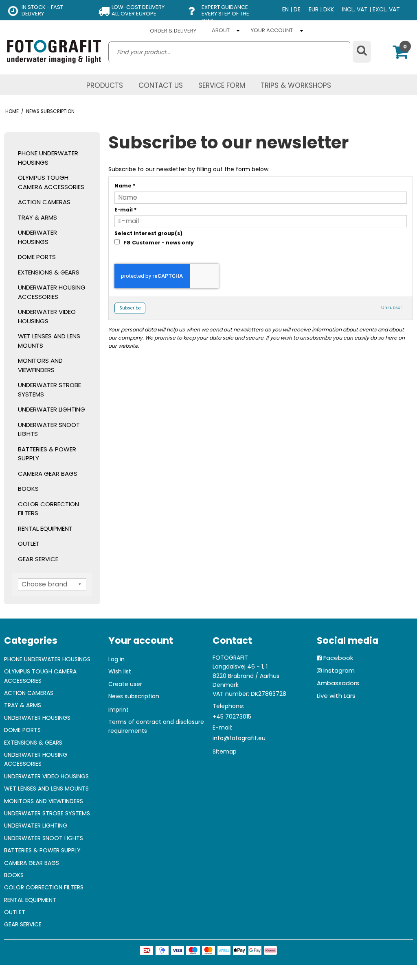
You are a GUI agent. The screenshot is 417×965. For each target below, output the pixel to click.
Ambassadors (338, 683)
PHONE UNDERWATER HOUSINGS (48, 158)
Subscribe (130, 308)
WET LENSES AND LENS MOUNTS (49, 341)
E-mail (125, 210)
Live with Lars (336, 695)
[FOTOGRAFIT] (54, 51)
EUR (313, 9)
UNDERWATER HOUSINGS (37, 237)
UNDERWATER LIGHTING (51, 409)
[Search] (362, 52)
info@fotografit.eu (239, 738)
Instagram (339, 670)
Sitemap (225, 751)
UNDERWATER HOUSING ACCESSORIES (52, 292)
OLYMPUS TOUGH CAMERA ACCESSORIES (51, 182)
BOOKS (28, 488)
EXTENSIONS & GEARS (48, 272)
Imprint (118, 710)
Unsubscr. (392, 308)
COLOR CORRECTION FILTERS (48, 509)
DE (297, 9)
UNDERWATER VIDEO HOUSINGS (47, 316)
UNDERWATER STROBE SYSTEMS (49, 390)
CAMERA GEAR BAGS (47, 473)
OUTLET (29, 543)
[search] (229, 52)
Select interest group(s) (148, 233)
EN (285, 9)
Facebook (338, 657)
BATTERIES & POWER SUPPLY (47, 454)
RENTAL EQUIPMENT (45, 528)
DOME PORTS (37, 257)
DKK (328, 9)
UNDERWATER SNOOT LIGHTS (49, 429)
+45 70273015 (232, 716)
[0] (400, 56)
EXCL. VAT (386, 9)
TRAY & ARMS (37, 217)
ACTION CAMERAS (44, 202)
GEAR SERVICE (38, 559)
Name (125, 186)
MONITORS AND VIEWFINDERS (40, 365)
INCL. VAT (355, 9)
